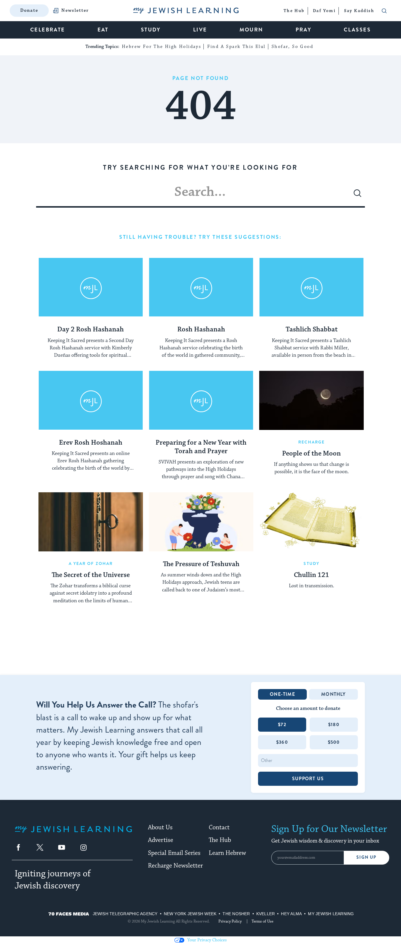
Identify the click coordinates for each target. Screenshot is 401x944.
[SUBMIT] (358, 195)
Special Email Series (174, 853)
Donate (29, 10)
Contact (219, 827)
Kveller (265, 913)
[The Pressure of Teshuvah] (201, 521)
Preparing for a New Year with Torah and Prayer (201, 447)
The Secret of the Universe (91, 575)
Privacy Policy (230, 921)
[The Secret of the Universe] (90, 521)
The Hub (220, 840)
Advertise (160, 840)
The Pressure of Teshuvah (201, 564)
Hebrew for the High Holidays (161, 46)
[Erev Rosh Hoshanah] (90, 400)
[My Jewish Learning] (73, 834)
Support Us (308, 778)
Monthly (333, 694)
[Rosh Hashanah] (201, 287)
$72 (282, 724)
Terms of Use (262, 921)
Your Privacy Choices (207, 940)
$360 (282, 742)
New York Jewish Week (190, 913)
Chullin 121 (311, 575)
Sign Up (366, 857)
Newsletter (75, 10)
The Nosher (236, 913)
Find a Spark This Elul (236, 46)
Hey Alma (291, 913)
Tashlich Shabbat (312, 330)
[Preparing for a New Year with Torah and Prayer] (201, 400)
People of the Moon (311, 454)
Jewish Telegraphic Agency (125, 913)
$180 (333, 724)
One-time (282, 694)
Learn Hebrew (227, 853)
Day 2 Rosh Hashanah (90, 330)
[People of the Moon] (311, 400)
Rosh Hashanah (201, 330)
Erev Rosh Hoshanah (90, 443)
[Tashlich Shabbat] (311, 287)
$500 (334, 742)
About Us (160, 827)
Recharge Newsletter (175, 866)
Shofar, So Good (292, 46)
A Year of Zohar (91, 563)
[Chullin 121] (311, 521)
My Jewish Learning (331, 913)
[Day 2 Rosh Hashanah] (90, 287)
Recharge (311, 442)
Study (311, 563)
